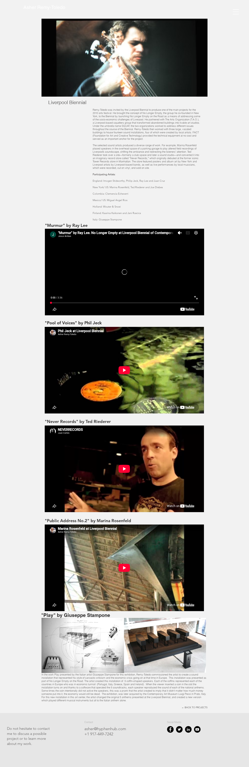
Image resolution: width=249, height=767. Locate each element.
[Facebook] (170, 729)
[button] (236, 12)
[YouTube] (197, 729)
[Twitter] (179, 729)
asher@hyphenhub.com (105, 728)
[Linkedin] (188, 729)
